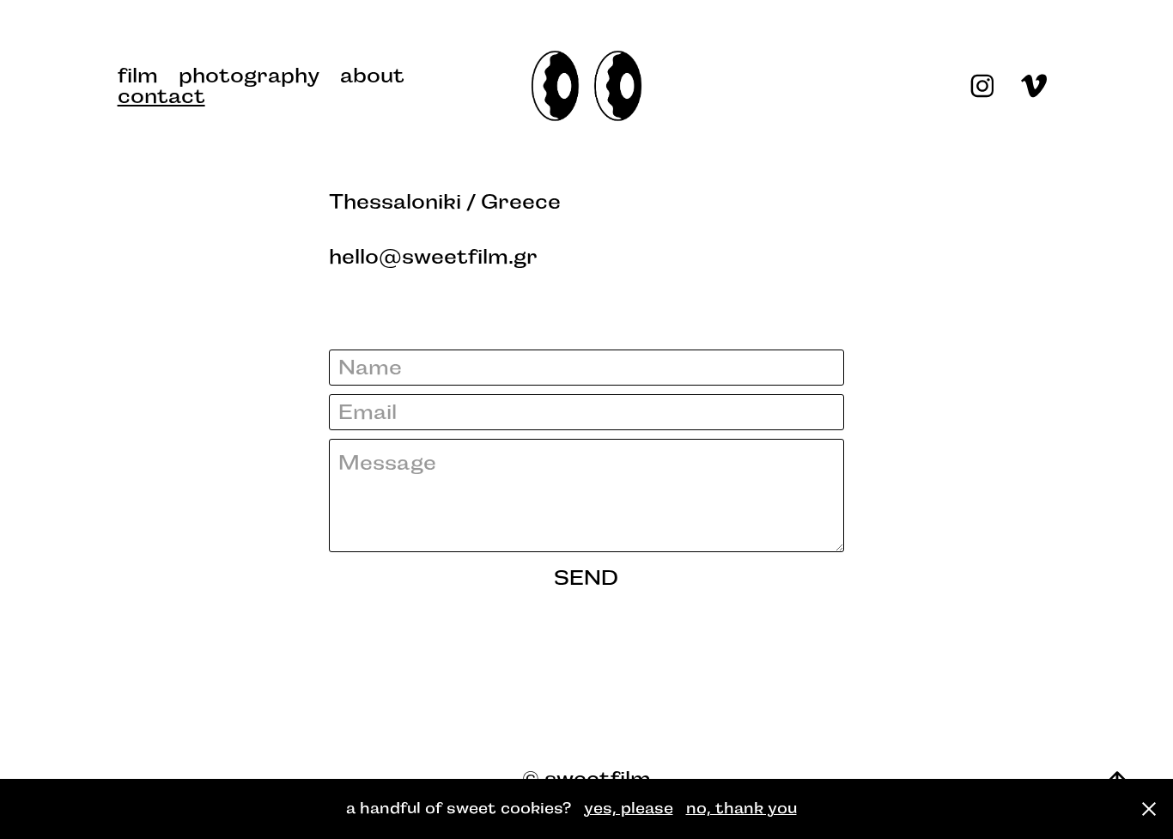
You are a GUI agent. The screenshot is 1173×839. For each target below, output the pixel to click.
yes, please (628, 808)
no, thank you (741, 808)
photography (249, 76)
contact (161, 96)
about (372, 76)
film (138, 76)
